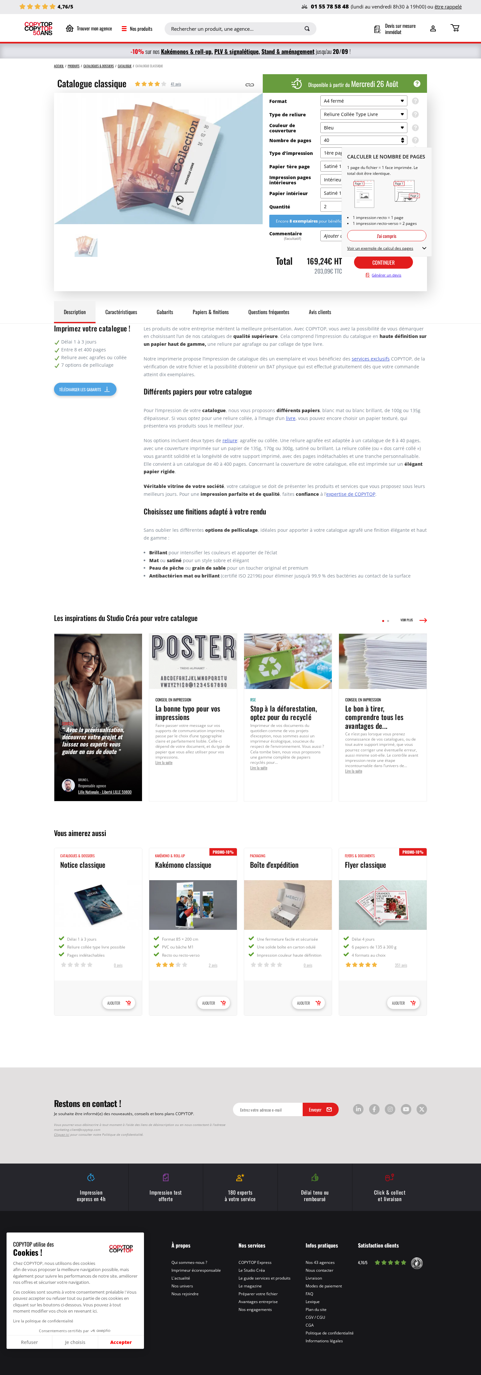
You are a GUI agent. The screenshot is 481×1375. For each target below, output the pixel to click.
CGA (310, 1325)
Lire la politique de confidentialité (43, 1320)
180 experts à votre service (240, 1195)
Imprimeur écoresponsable (196, 1270)
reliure (230, 440)
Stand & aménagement (287, 51)
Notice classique (82, 864)
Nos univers (182, 1285)
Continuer (383, 262)
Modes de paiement (324, 1285)
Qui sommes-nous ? (189, 1262)
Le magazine (250, 1285)
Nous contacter (319, 1270)
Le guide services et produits (265, 1278)
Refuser (29, 1342)
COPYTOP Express (255, 1262)
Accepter (121, 1342)
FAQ (309, 1293)
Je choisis (75, 1342)
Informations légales (324, 1340)
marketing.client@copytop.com (77, 1129)
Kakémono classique (183, 864)
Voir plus (407, 620)
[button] (6, 1371)
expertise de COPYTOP (350, 494)
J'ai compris (386, 235)
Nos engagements (255, 1309)
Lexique (313, 1301)
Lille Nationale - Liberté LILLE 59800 (105, 791)
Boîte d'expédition (274, 864)
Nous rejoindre (185, 1293)
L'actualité (180, 1278)
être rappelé (448, 6)
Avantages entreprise (258, 1301)
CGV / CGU (315, 1317)
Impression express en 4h (91, 1195)
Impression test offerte (166, 1195)
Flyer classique (365, 864)
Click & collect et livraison (390, 1195)
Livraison (314, 1278)
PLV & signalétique (236, 51)
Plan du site (316, 1309)
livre (290, 418)
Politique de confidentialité (330, 1332)
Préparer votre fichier (258, 1293)
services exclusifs (371, 359)
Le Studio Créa (252, 1270)
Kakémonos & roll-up (186, 51)
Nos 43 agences (320, 1262)
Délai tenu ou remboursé (315, 1195)
